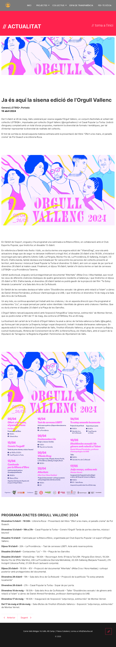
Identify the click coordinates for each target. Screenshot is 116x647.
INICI (29, 5)
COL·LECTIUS (58, 5)
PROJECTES (41, 5)
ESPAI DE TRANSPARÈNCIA (81, 5)
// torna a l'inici (102, 25)
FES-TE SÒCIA (104, 5)
